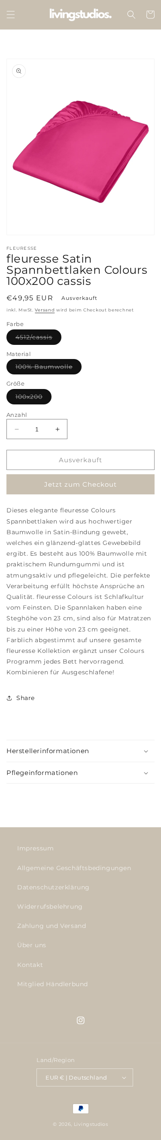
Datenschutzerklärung (53, 887)
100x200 (33, 398)
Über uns (31, 945)
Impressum (35, 848)
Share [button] (25, 698)
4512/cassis (38, 339)
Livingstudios (91, 1124)
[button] (10, 14)
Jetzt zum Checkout (80, 484)
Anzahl (16, 414)
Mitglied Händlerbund (52, 984)
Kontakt (30, 965)
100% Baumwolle (48, 368)
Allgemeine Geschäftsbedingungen (74, 868)
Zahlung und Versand (51, 926)
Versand (45, 310)
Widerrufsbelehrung (50, 906)
